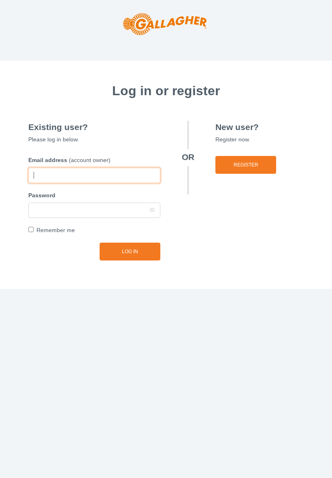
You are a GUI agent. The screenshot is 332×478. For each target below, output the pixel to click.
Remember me (55, 230)
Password (41, 195)
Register (246, 165)
